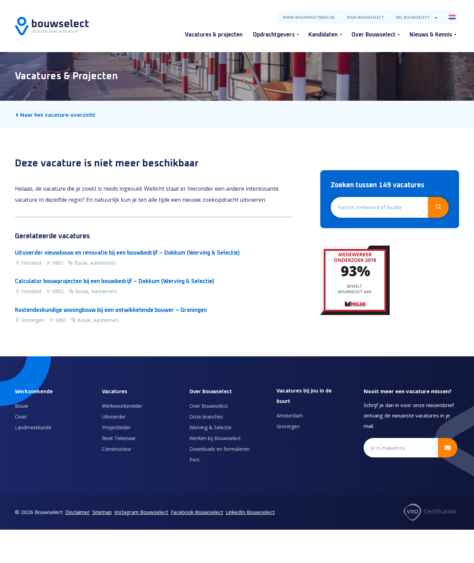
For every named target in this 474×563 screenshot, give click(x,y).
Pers (194, 459)
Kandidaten (323, 35)
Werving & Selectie (210, 427)
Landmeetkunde (33, 427)
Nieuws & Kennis (430, 35)
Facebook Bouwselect (197, 511)
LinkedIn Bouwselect (250, 511)
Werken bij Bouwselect (215, 438)
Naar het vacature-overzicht (57, 114)
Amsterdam (290, 415)
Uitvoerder (114, 416)
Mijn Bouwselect (365, 17)
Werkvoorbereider (122, 406)
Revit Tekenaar (119, 438)
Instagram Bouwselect (141, 511)
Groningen (288, 426)
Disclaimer (77, 511)
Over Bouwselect (374, 35)
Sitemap (102, 511)
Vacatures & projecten (214, 35)
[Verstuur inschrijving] (447, 447)
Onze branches (206, 416)
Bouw (21, 406)
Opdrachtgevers (274, 35)
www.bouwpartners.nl (309, 17)
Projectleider (116, 427)
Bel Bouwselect (413, 17)
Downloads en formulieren (219, 449)
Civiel (20, 416)
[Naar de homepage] (52, 26)
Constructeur (116, 449)
